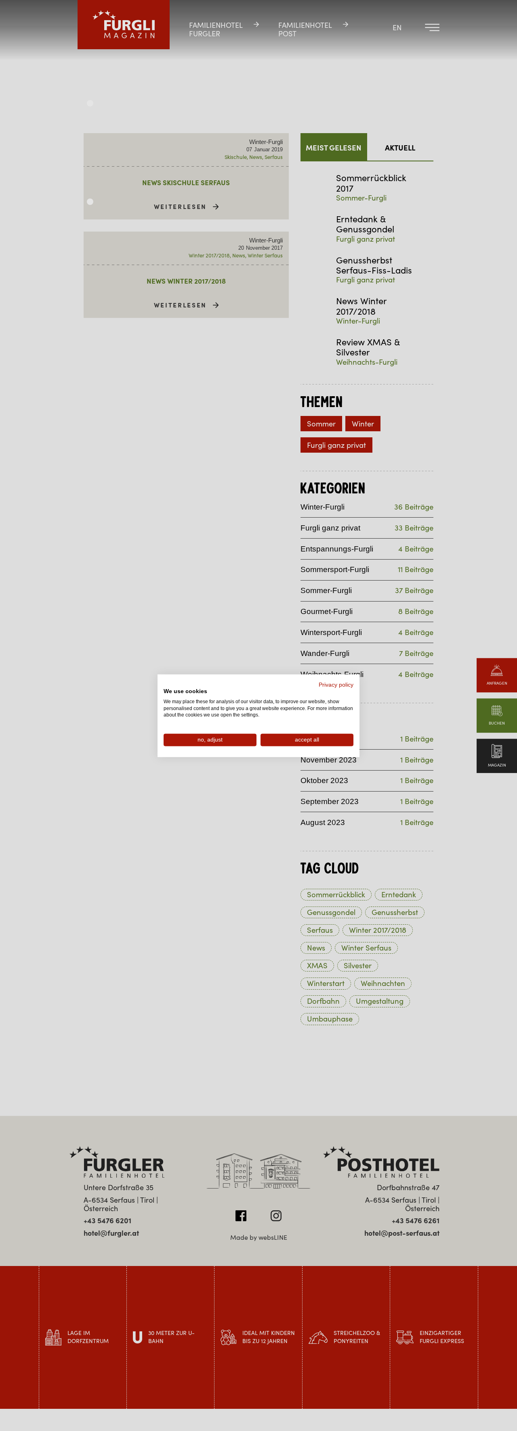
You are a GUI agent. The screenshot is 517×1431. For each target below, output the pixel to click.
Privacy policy (336, 684)
